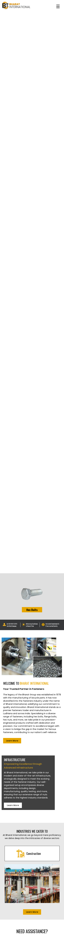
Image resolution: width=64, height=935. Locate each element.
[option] (32, 596)
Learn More (12, 740)
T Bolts (32, 610)
